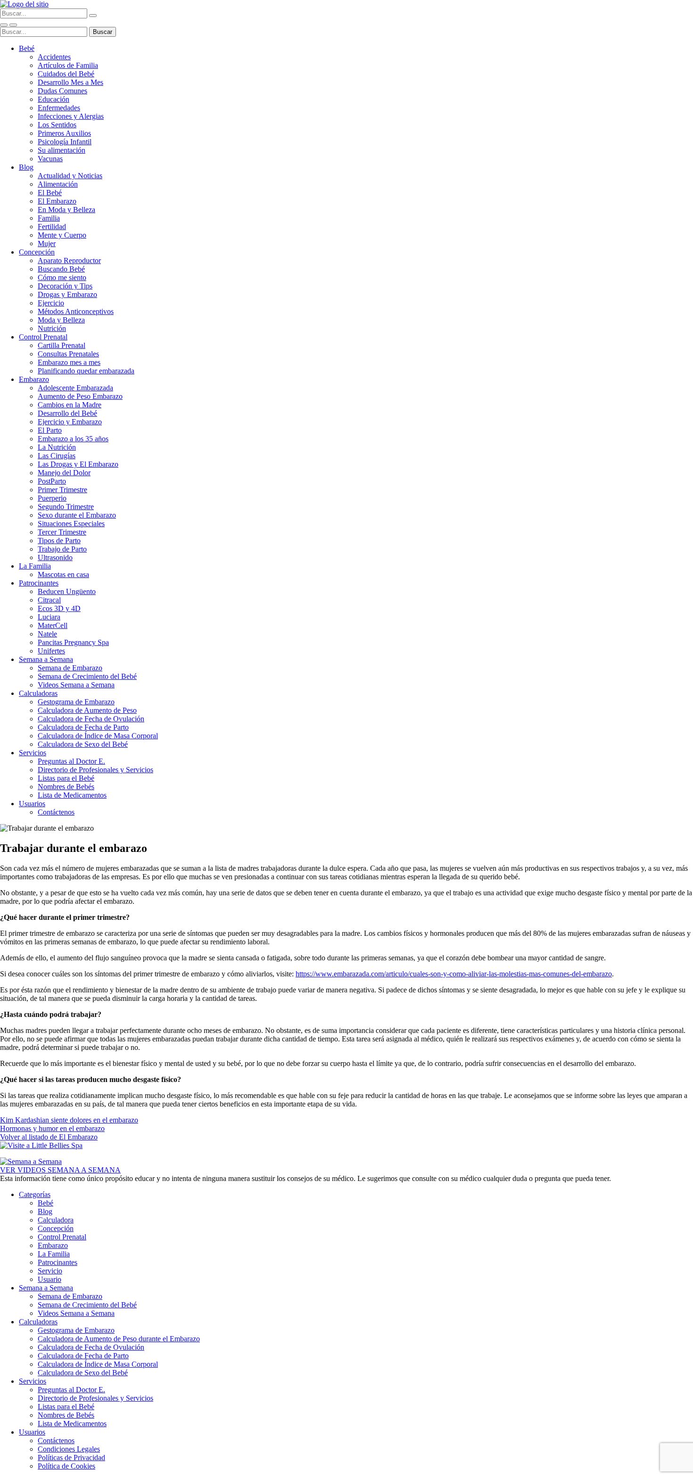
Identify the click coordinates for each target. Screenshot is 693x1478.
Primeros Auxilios (64, 133)
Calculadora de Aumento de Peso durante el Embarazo (119, 1339)
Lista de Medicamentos (72, 795)
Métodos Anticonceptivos (76, 311)
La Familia (35, 566)
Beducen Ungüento (67, 591)
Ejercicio (51, 303)
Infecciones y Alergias (71, 116)
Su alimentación (61, 150)
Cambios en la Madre (69, 405)
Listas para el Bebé (66, 778)
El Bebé (50, 193)
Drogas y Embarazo (67, 294)
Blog (26, 167)
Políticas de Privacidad (71, 1457)
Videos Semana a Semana (76, 685)
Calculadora (56, 1220)
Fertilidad (52, 227)
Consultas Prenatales (68, 354)
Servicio (50, 1271)
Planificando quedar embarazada (86, 371)
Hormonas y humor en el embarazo (52, 1128)
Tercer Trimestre (62, 532)
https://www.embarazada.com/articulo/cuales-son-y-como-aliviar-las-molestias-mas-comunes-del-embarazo (454, 974)
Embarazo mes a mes (69, 362)
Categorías (34, 1194)
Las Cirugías (56, 456)
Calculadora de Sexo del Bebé (83, 744)
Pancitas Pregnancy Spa (73, 642)
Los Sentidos (57, 125)
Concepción (37, 252)
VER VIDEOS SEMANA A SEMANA (60, 1170)
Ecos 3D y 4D (59, 608)
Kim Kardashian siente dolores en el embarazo (69, 1120)
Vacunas (50, 159)
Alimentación (58, 184)
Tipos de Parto (59, 541)
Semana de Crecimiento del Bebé (87, 676)
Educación (53, 99)
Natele (47, 634)
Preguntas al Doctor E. (71, 761)
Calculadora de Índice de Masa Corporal (98, 736)
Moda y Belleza (61, 320)
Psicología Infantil (64, 142)
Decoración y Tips (65, 286)
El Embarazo (57, 201)
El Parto (50, 430)
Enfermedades (59, 108)
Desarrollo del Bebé (67, 413)
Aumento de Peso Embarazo (80, 396)
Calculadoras (38, 693)
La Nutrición (57, 447)
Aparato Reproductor (69, 260)
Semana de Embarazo (70, 668)
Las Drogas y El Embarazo (78, 464)
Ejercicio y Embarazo (70, 422)
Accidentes (54, 57)
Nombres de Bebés (66, 787)
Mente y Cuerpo (62, 235)
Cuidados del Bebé (66, 74)
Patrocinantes (38, 583)
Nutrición (52, 328)
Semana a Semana (46, 659)
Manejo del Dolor (64, 473)
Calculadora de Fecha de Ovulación (91, 719)
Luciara (49, 617)
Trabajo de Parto (62, 549)
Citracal (49, 600)
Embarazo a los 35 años (73, 439)
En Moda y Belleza (66, 210)
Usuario (49, 1279)
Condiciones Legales (69, 1449)
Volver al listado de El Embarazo (49, 1137)
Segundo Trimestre (66, 507)
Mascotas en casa (63, 574)
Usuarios (32, 804)
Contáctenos (56, 812)
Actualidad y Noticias (70, 176)
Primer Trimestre (62, 490)
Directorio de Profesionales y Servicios (95, 770)
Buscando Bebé (61, 269)
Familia (49, 218)
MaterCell (52, 625)
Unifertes (51, 651)
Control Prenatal (43, 337)
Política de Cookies (66, 1466)
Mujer (47, 243)
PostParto (52, 481)
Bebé (26, 48)
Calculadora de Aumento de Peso (87, 710)
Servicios (32, 753)
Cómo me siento (62, 277)
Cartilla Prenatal (61, 345)
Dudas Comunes (62, 91)
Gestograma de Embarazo (76, 702)
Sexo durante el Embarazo (77, 515)
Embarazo (34, 379)
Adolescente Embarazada (75, 388)
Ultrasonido (55, 557)
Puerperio (52, 498)
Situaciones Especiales (71, 524)
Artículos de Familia (68, 65)
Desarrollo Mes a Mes (70, 82)
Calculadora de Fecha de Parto (83, 727)
